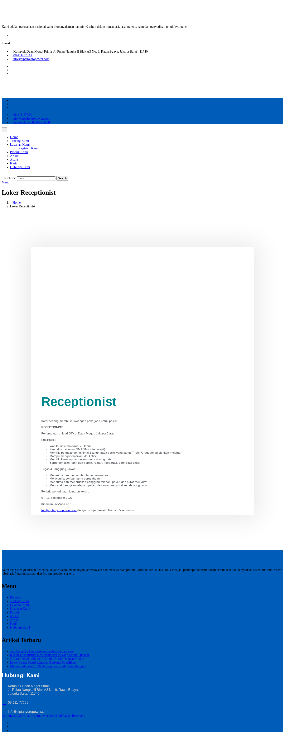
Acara (14, 159)
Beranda (15, 597)
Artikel (14, 156)
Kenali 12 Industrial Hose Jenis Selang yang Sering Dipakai (49, 655)
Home (14, 137)
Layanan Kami (20, 144)
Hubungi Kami (20, 167)
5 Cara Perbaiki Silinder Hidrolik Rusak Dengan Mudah (47, 658)
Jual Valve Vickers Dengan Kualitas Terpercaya (41, 651)
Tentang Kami (19, 141)
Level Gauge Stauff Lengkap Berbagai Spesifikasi (43, 662)
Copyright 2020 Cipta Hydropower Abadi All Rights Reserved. (43, 715)
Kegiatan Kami (28, 148)
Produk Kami (19, 152)
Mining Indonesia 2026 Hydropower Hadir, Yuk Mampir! (48, 666)
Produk (15, 612)
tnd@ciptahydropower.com (59, 510)
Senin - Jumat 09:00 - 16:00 (31, 122)
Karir (13, 163)
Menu (5, 182)
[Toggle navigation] (4, 129)
